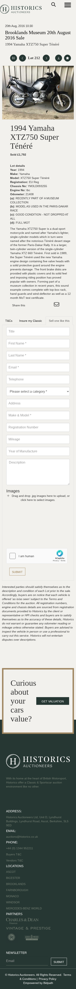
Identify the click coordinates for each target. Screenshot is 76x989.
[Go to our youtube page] (27, 799)
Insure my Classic (30, 320)
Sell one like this (59, 320)
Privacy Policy (47, 978)
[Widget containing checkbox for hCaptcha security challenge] (36, 556)
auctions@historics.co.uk (22, 836)
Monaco (12, 896)
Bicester (13, 878)
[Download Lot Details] (58, 58)
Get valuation (53, 701)
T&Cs (8, 320)
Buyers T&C (13, 854)
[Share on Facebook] (32, 305)
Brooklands (16, 884)
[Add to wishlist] (67, 58)
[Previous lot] (22, 58)
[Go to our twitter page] (18, 799)
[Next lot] (46, 58)
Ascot (11, 871)
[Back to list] (13, 58)
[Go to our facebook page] (10, 799)
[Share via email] (57, 305)
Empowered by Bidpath (38, 983)
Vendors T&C (15, 860)
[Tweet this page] (40, 305)
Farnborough (17, 890)
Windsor (13, 902)
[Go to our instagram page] (48, 305)
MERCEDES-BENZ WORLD (24, 908)
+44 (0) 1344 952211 (19, 848)
